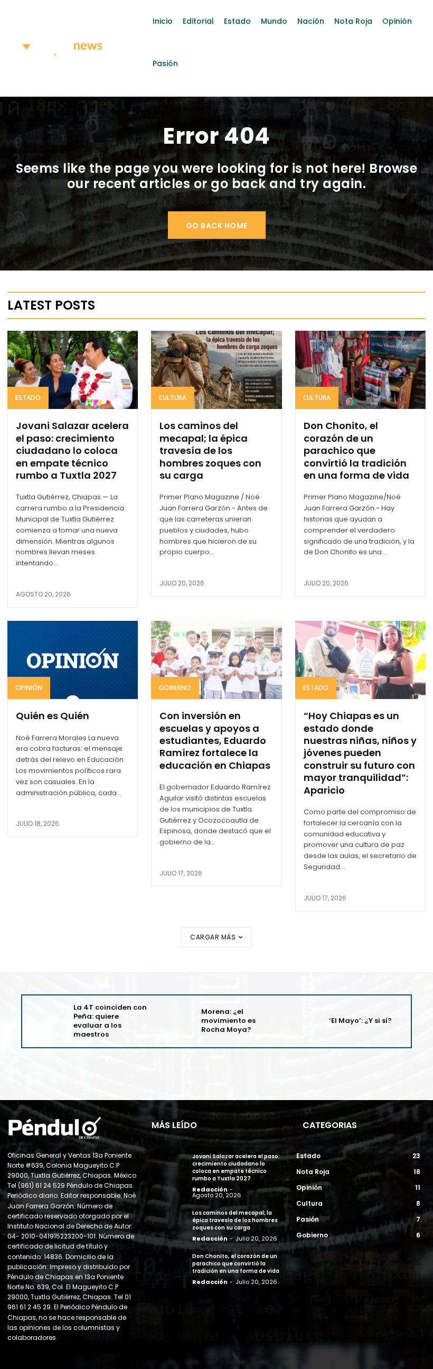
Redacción (210, 1189)
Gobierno (175, 687)
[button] (406, 91)
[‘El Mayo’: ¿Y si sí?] (303, 1021)
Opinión (28, 687)
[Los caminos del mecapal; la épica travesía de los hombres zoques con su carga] (216, 370)
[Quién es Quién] (72, 660)
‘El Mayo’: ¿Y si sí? (360, 1021)
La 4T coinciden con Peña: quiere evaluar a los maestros (110, 1020)
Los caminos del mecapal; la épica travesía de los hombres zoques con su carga (210, 450)
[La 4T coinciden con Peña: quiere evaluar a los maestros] (47, 1021)
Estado (28, 397)
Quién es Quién (52, 715)
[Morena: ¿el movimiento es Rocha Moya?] (175, 1021)
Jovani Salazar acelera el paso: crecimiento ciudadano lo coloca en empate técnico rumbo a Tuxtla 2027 (72, 450)
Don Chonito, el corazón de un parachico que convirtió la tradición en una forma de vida (356, 450)
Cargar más (213, 937)
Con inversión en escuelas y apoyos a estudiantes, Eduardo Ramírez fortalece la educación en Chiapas (214, 740)
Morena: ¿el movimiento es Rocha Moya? (228, 1021)
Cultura (172, 397)
